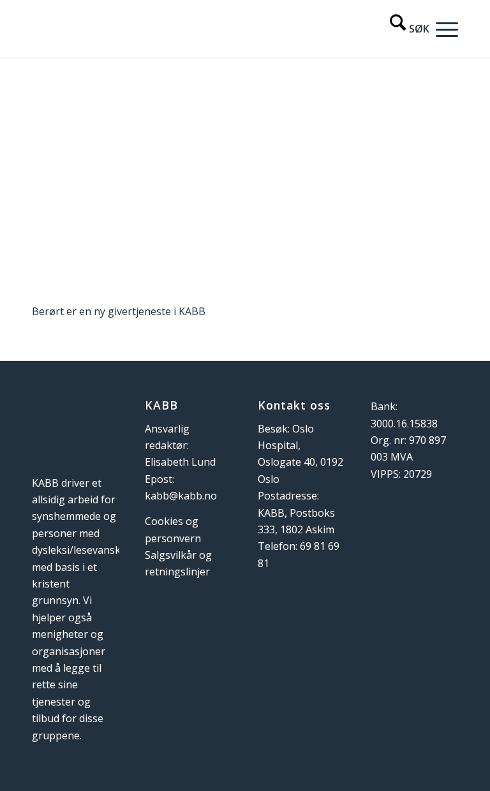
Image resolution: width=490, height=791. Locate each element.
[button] (443, 28)
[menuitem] (403, 28)
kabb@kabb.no (181, 496)
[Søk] (403, 28)
